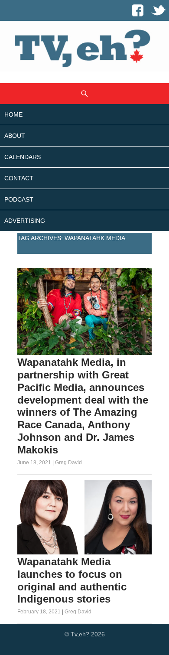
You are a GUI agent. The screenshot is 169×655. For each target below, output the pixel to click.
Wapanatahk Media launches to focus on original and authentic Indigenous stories (72, 580)
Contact (18, 178)
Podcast (18, 199)
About (14, 135)
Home (13, 114)
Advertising (24, 220)
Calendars (22, 156)
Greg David (68, 462)
